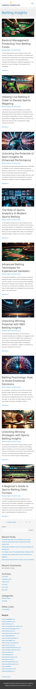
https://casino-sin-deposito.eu (10, 642)
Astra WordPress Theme (24, 685)
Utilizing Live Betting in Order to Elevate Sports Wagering (16, 100)
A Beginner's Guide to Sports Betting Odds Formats (15, 489)
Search (4, 526)
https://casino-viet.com (8, 645)
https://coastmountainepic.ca (10, 638)
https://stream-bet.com (8, 631)
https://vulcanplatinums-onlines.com (12, 626)
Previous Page (11, 522)
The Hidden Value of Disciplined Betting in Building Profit (17, 552)
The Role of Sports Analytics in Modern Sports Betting (14, 213)
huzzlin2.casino (6, 676)
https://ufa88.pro (6, 666)
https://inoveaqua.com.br (9, 668)
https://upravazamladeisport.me (11, 628)
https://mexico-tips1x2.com (9, 657)
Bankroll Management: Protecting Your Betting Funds (16, 44)
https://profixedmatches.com (10, 661)
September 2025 (6, 579)
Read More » (5, 70)
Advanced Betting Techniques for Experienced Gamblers (16, 268)
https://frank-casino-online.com (11, 633)
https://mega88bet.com (8, 619)
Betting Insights (6, 50)
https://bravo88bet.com (8, 640)
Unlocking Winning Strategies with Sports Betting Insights (15, 435)
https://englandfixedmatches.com (11, 647)
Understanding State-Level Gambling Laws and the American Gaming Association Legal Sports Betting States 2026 (16, 542)
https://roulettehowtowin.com (10, 664)
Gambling (4, 601)
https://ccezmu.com (7, 652)
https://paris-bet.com (8, 659)
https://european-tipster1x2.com (11, 650)
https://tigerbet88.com (8, 635)
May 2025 (5, 589)
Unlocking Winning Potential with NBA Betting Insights (13, 324)
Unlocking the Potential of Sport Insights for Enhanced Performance (18, 157)
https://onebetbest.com (8, 621)
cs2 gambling (5, 609)
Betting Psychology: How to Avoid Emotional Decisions (17, 381)
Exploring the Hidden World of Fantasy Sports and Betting (18, 559)
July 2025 (4, 584)
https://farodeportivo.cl (8, 671)
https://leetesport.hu (7, 654)
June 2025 (5, 587)
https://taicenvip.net (7, 624)
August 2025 (5, 581)
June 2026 (5, 576)
